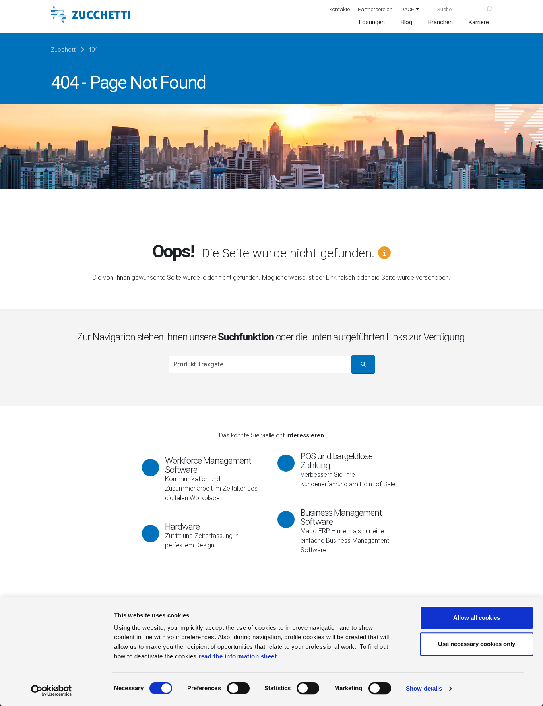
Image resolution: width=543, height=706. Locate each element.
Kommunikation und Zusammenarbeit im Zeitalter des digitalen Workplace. (211, 488)
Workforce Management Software (208, 465)
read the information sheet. (238, 656)
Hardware (182, 526)
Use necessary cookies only (476, 643)
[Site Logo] (90, 15)
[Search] (484, 9)
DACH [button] (408, 9)
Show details (424, 688)
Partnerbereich (375, 9)
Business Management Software (341, 517)
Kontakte (339, 9)
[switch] (238, 688)
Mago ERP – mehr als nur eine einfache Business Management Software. (345, 540)
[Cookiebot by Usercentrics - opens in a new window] (51, 690)
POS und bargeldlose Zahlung (336, 460)
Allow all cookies (476, 617)
